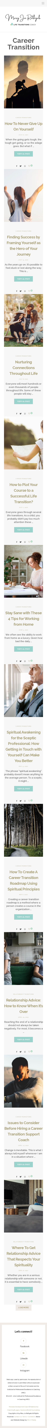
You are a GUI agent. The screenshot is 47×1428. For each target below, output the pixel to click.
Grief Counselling (34, 1410)
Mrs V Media (31, 1420)
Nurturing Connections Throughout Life (23, 368)
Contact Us (18, 1417)
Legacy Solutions (21, 1410)
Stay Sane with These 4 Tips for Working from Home (23, 619)
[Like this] (29, 166)
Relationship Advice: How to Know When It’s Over (23, 1006)
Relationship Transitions (23, 994)
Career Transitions (23, 117)
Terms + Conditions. (29, 1417)
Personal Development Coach (19, 1407)
